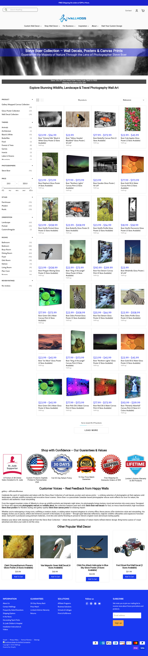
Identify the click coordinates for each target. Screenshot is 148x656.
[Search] (6, 10)
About (94, 26)
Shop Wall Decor (51, 26)
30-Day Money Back (37, 603)
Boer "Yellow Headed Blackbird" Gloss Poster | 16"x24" (75, 140)
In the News (7, 617)
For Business (68, 26)
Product (5, 99)
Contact (128, 11)
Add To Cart (18, 577)
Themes (5, 122)
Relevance (127, 100)
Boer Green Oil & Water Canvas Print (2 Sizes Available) (47, 318)
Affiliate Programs (64, 603)
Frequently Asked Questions (13, 610)
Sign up (118, 623)
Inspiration (82, 26)
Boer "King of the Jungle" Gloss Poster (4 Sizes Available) (75, 273)
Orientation (7, 217)
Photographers (8, 166)
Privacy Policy (14, 640)
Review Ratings (8, 281)
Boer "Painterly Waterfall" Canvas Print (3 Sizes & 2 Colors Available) (130, 408)
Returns (33, 613)
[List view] (42, 100)
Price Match (34, 607)
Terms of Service (26, 640)
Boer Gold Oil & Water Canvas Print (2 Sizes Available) (129, 185)
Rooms (5, 237)
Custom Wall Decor (32, 26)
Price (4, 178)
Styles (4, 197)
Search (5, 640)
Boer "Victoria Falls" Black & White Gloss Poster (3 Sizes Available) (49, 140)
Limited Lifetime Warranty (39, 610)
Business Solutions (64, 607)
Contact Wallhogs (9, 607)
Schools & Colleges (65, 610)
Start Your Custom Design (111, 26)
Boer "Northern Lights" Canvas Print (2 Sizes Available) (74, 185)
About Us (6, 603)
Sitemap (36, 640)
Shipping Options (9, 613)
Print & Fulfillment (64, 613)
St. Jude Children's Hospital (12, 623)
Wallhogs (41, 145)
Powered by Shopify (9, 647)
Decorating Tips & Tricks (11, 620)
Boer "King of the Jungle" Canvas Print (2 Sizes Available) (75, 363)
